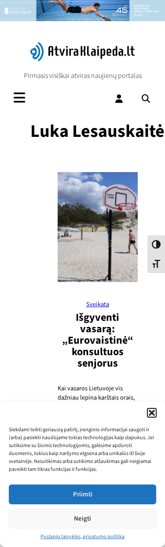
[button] (151, 412)
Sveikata (97, 304)
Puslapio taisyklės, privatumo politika (82, 536)
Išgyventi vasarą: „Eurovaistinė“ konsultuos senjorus (97, 340)
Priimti (82, 494)
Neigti (82, 518)
